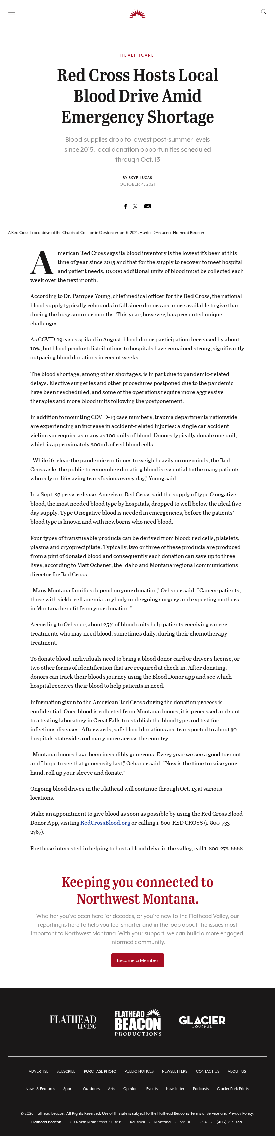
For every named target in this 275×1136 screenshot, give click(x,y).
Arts (111, 1089)
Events (152, 1089)
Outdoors (91, 1089)
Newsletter (175, 1089)
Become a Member (137, 960)
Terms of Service (204, 1113)
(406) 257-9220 (230, 1122)
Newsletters (174, 1071)
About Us (237, 1071)
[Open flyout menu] (11, 12)
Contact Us (207, 1071)
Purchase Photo (100, 1071)
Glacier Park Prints (233, 1089)
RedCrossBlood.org (105, 822)
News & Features (40, 1089)
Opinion (130, 1089)
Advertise (38, 1071)
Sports (68, 1089)
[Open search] (264, 12)
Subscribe (66, 1071)
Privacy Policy (241, 1113)
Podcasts (201, 1089)
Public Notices (139, 1071)
